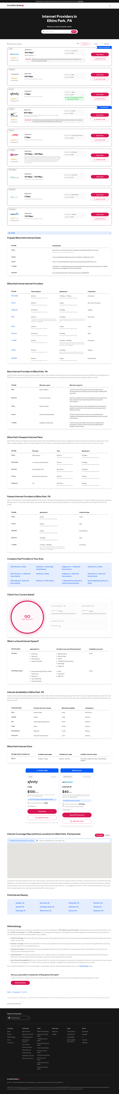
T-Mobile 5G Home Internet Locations (21, 840)
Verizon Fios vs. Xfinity (95, 567)
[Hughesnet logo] (14, 214)
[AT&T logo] (14, 54)
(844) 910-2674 (100, 99)
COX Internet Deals (43, 1048)
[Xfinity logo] (14, 94)
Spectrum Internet (27, 1034)
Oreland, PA (97, 907)
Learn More (80, 1)
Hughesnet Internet (28, 1055)
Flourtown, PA (98, 903)
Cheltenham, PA (74, 903)
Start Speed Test (27, 617)
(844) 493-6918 (100, 119)
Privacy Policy (71, 1031)
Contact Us (10, 1042)
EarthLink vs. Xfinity (42, 574)
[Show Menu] (110, 5)
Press (9, 1040)
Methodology (84, 966)
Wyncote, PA (73, 911)
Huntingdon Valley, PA (47, 907)
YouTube (84, 1040)
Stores (107, 835)
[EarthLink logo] (14, 74)
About (9, 1031)
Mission (9, 1034)
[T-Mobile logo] (14, 155)
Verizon (13, 303)
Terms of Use (71, 1034)
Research (55, 1031)
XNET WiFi (14, 358)
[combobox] (74, 840)
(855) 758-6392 (100, 199)
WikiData (84, 1042)
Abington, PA (20, 903)
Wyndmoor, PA (98, 911)
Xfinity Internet (26, 1053)
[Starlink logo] (14, 114)
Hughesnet (14, 310)
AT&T (12, 316)
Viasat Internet (26, 1050)
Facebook (85, 1031)
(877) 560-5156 (100, 140)
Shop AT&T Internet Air (77, 815)
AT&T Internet (26, 1031)
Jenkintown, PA (73, 907)
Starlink (13, 350)
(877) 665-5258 (100, 79)
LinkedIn (84, 1034)
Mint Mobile (14, 296)
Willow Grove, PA (45, 911)
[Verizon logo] (14, 135)
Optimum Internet (27, 1058)
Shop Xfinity (42, 811)
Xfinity (13, 326)
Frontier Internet (27, 1047)
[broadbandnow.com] (15, 5)
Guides (54, 1034)
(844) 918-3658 (100, 159)
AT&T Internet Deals (43, 1031)
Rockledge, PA (20, 911)
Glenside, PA (20, 907)
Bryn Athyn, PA (44, 903)
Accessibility (71, 1037)
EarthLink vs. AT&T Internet (45, 581)
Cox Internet (26, 1044)
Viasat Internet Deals (43, 1055)
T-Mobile (14, 340)
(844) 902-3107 (100, 219)
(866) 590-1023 (100, 59)
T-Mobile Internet (27, 1037)
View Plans (99, 54)
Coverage (99, 835)
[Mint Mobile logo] (14, 177)
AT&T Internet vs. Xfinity (18, 567)
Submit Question (20, 983)
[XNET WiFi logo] (14, 197)
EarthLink (14, 333)
